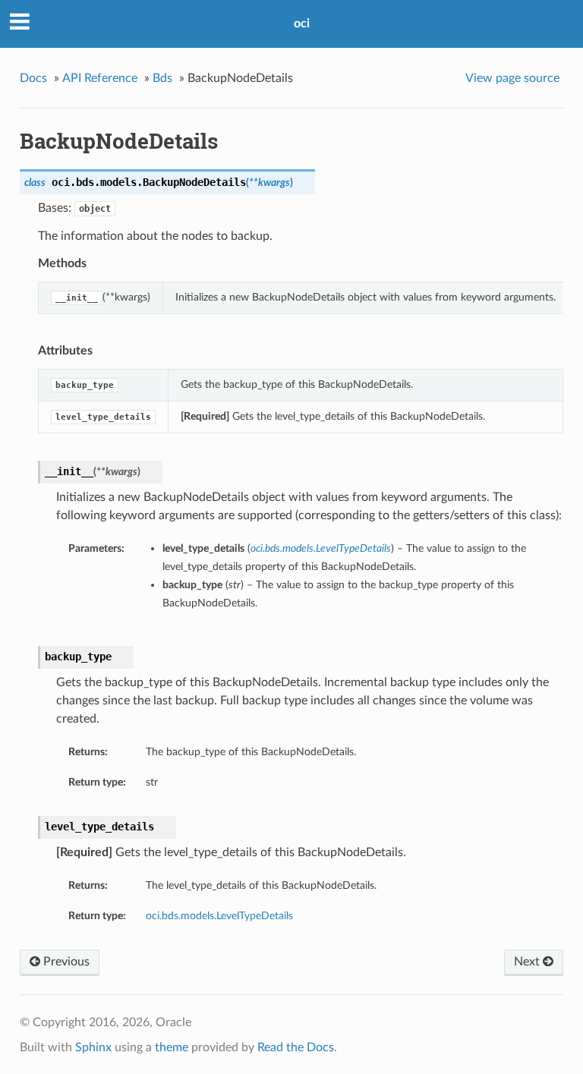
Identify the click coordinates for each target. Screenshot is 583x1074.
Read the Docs (295, 1047)
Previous (65, 962)
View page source (512, 78)
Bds (162, 78)
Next (528, 962)
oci (302, 23)
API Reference (99, 78)
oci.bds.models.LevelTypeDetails (219, 915)
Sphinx (93, 1047)
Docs (33, 78)
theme (171, 1047)
